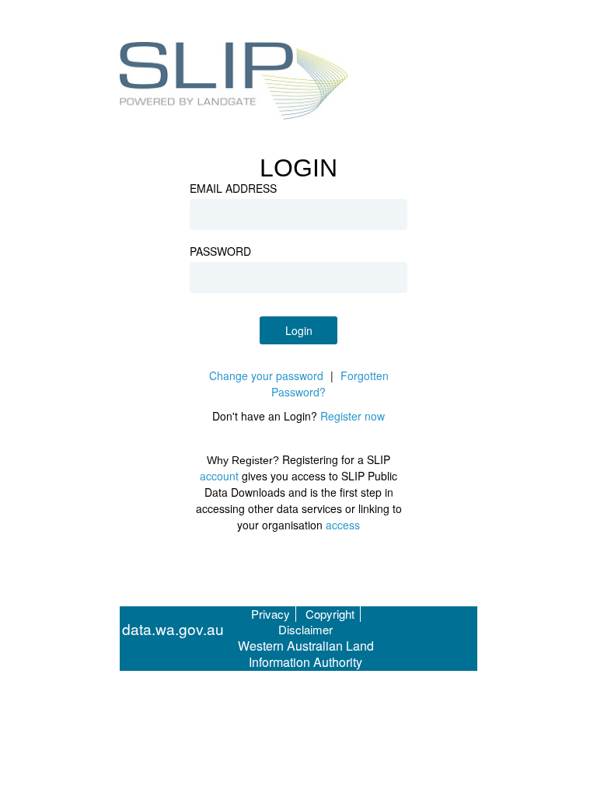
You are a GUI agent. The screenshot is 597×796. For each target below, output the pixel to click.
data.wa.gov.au (173, 629)
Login (298, 330)
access (343, 524)
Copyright (329, 614)
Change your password (266, 375)
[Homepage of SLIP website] (234, 83)
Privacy (270, 614)
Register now (352, 416)
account (219, 476)
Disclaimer (305, 629)
